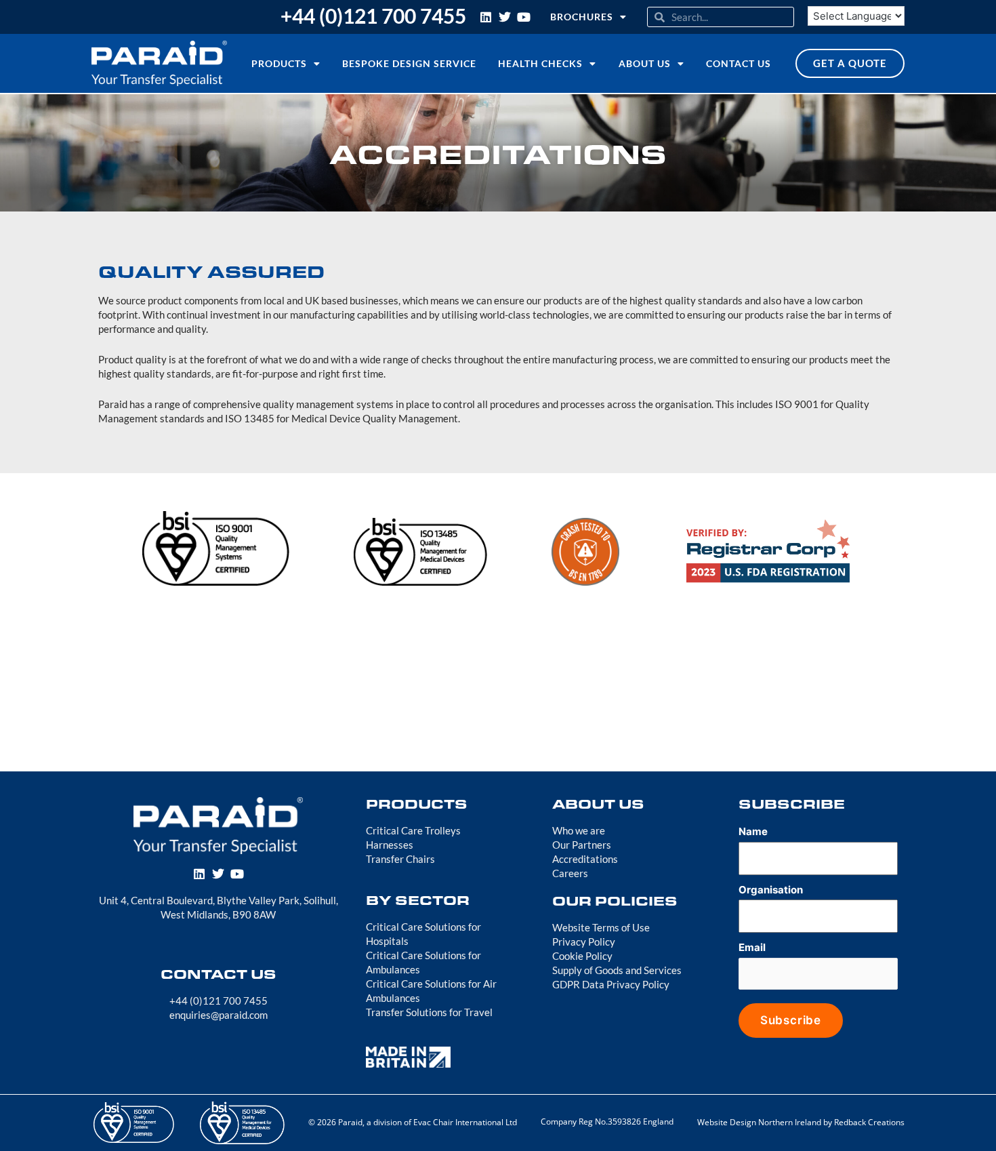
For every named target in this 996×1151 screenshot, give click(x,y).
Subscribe (790, 1020)
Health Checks (540, 63)
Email (752, 947)
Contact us (738, 63)
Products (279, 63)
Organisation (771, 889)
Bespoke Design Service (409, 63)
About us (645, 63)
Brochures (581, 16)
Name (753, 831)
